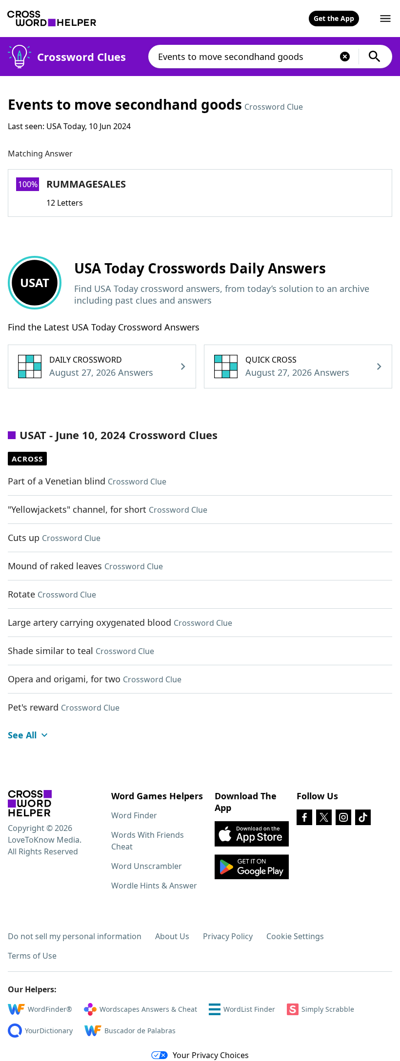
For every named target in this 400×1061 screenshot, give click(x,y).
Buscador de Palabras (140, 1030)
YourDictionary (49, 1030)
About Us (172, 936)
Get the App (334, 18)
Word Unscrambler (146, 866)
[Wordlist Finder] (30, 803)
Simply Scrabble (327, 1009)
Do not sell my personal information (74, 936)
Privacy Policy (228, 936)
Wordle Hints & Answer (154, 885)
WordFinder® (50, 1009)
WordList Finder (249, 1009)
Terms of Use (32, 955)
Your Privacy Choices (211, 1055)
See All (22, 735)
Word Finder (134, 815)
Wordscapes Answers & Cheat (148, 1009)
